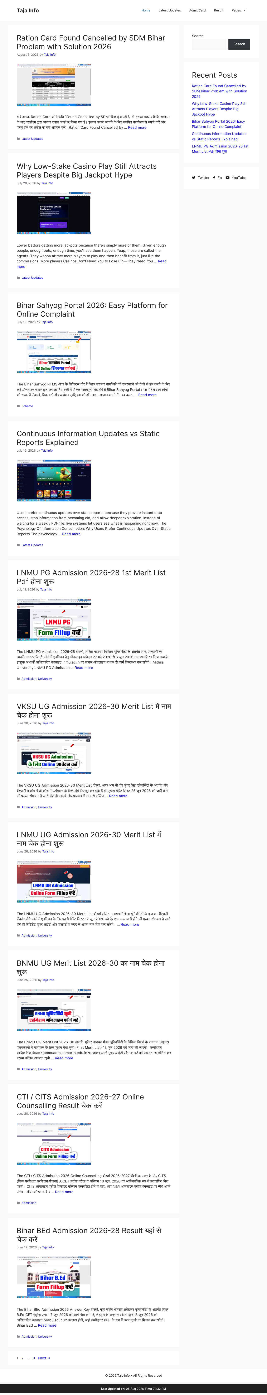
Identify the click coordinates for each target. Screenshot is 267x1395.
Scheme (27, 406)
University (45, 678)
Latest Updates (170, 10)
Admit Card (197, 10)
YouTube (238, 178)
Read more (137, 127)
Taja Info (28, 10)
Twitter (203, 178)
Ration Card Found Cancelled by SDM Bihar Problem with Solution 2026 (91, 42)
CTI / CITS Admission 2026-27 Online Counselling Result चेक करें (80, 1101)
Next (44, 1358)
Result (218, 10)
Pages (236, 10)
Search (198, 36)
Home (146, 10)
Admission (28, 678)
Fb (220, 178)
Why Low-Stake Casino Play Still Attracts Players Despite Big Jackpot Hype (87, 170)
